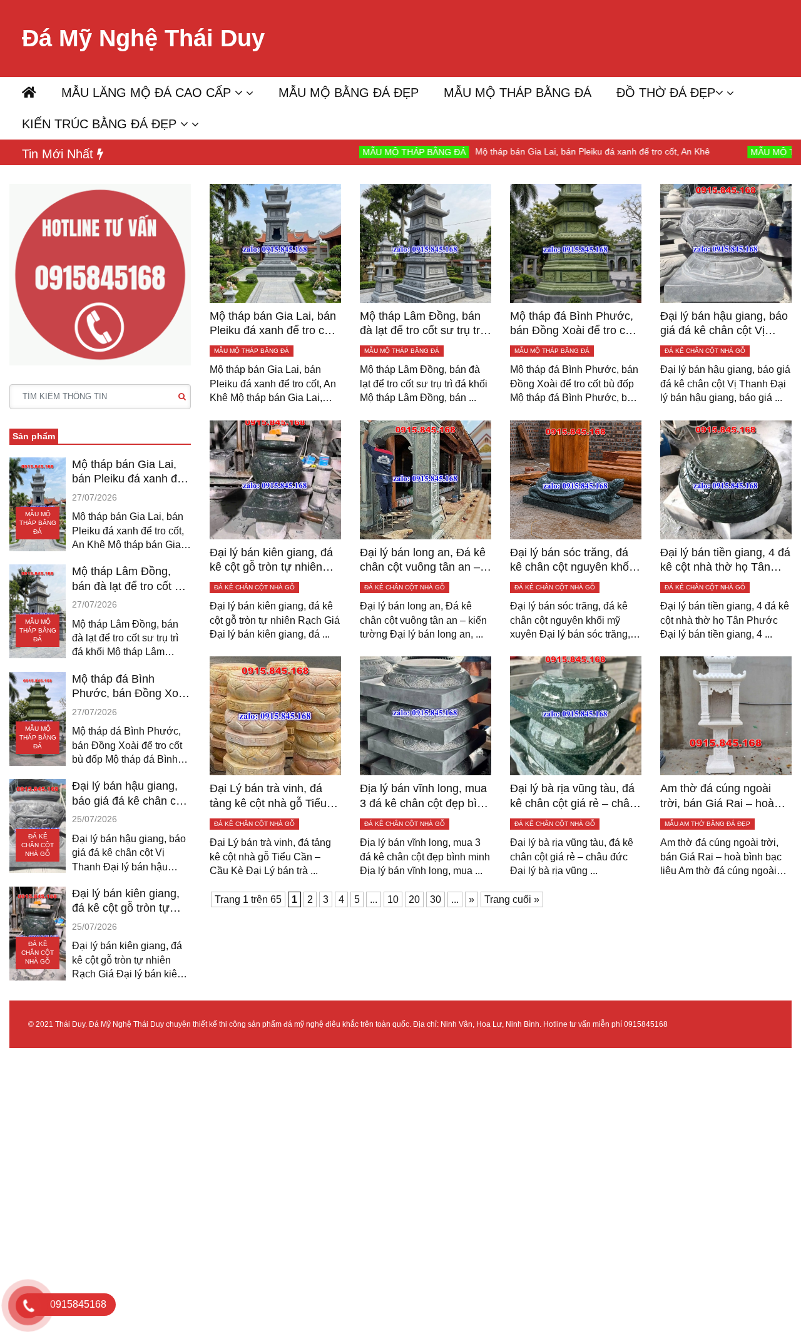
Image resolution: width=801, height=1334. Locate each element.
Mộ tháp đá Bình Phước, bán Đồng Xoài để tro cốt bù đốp (129, 687)
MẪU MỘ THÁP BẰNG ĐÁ (517, 92)
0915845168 (646, 1024)
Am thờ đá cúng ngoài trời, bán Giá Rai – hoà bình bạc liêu (717, 796)
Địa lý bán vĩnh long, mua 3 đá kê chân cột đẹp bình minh (424, 796)
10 (393, 899)
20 (414, 899)
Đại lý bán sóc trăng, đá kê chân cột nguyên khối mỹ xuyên (570, 560)
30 (435, 899)
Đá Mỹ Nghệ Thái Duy (143, 38)
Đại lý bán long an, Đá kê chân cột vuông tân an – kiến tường (423, 560)
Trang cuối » (511, 899)
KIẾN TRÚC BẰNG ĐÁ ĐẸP (101, 124)
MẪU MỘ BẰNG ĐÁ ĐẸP (348, 92)
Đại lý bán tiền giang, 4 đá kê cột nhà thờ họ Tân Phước (725, 560)
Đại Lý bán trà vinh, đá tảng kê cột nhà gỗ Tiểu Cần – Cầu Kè (268, 796)
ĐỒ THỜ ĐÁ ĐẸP (665, 92)
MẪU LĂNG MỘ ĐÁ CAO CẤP (148, 92)
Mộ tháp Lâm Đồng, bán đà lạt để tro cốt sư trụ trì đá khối (130, 579)
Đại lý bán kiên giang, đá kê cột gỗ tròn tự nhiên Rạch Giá (126, 901)
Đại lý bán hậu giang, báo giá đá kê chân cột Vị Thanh (128, 794)
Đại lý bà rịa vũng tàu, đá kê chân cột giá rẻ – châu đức (573, 796)
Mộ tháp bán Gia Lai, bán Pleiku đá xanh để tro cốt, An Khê (536, 151)
